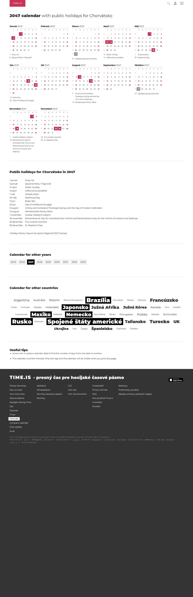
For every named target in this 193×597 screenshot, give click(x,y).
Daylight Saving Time (20, 402)
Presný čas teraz (18, 386)
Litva (167, 307)
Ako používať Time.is (102, 398)
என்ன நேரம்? (170, 440)
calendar (61, 15)
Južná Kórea (135, 307)
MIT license (60, 233)
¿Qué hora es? (48, 440)
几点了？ (27, 440)
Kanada (156, 307)
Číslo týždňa (16, 427)
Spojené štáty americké (85, 321)
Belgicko (54, 300)
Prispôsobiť (98, 386)
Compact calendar (19, 423)
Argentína (21, 300)
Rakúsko (155, 314)
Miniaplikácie (43, 390)
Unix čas (72, 390)
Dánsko (130, 300)
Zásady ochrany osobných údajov (135, 394)
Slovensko (39, 321)
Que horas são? (109, 440)
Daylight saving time (83, 59)
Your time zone (17, 394)
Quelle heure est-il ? (63, 440)
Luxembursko (21, 314)
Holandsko (52, 307)
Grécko (38, 307)
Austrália (39, 300)
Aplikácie (41, 386)
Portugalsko (126, 314)
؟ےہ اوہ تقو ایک (15, 442)
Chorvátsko (100, 15)
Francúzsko (164, 300)
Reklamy (123, 386)
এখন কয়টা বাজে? (85, 440)
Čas (11, 406)
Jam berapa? (122, 440)
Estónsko (142, 300)
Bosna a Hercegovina (73, 300)
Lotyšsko (177, 307)
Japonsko (75, 307)
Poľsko (142, 314)
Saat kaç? (160, 440)
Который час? (97, 440)
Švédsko (134, 329)
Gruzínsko (25, 307)
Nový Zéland (99, 314)
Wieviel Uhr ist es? (135, 440)
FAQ (94, 394)
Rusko (22, 321)
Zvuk (12, 431)
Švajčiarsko (121, 329)
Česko (84, 328)
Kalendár (14, 419)
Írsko (74, 329)
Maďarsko (57, 314)
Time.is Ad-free (99, 390)
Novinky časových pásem (49, 394)
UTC (70, 386)
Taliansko (135, 321)
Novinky (41, 398)
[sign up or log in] (175, 4)
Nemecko (78, 314)
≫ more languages (29, 442)
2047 (20, 26)
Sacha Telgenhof (45, 233)
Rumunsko (170, 314)
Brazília (98, 300)
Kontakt (96, 406)
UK (176, 321)
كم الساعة (76, 440)
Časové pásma (17, 398)
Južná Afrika (105, 307)
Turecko (160, 321)
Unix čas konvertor (77, 394)
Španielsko (101, 328)
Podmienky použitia (129, 390)
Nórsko (112, 314)
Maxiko (41, 314)
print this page (108, 358)
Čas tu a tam (16, 390)
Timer (12, 414)
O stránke (97, 402)
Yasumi (30, 233)
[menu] (181, 4)
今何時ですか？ (149, 440)
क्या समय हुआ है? (36, 440)
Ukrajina (61, 329)
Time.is (17, 3)
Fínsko (14, 307)
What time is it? (16, 440)
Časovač (14, 410)
